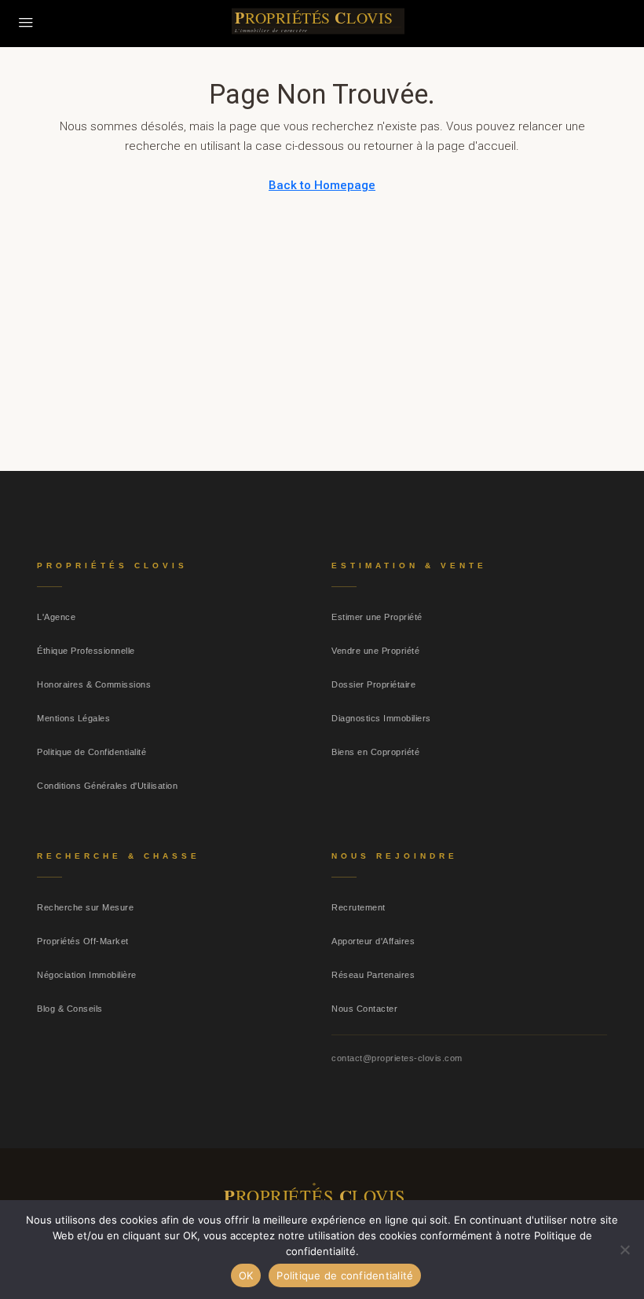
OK (246, 1275)
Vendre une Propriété (375, 650)
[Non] (624, 1249)
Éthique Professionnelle (86, 650)
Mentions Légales (73, 718)
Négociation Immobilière (87, 975)
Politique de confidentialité (344, 1275)
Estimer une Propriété (377, 617)
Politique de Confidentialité (91, 752)
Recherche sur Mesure (85, 907)
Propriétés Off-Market (83, 941)
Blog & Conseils (70, 1008)
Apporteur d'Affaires (373, 941)
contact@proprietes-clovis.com (397, 1058)
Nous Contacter (364, 1008)
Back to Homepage (322, 185)
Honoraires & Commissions (94, 684)
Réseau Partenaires (373, 975)
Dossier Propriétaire (373, 684)
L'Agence (56, 617)
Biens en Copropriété (375, 752)
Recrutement (358, 907)
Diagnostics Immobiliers (381, 718)
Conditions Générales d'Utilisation (107, 785)
